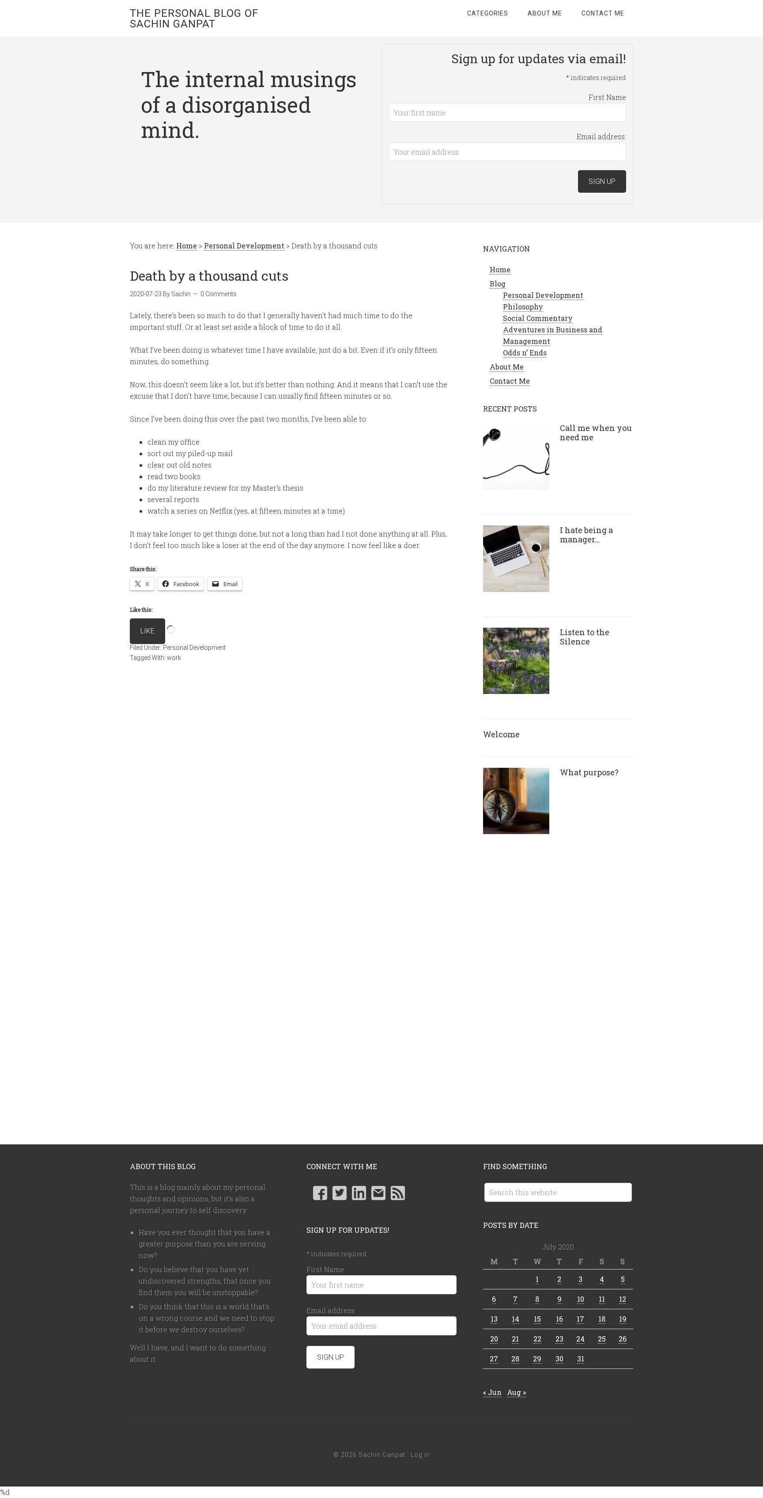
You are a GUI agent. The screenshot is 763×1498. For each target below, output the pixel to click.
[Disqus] (289, 801)
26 (623, 1338)
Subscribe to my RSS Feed (398, 1193)
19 (623, 1318)
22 (537, 1338)
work (174, 657)
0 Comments (218, 293)
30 (559, 1358)
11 (602, 1299)
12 (622, 1299)
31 (580, 1358)
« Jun (492, 1392)
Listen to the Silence (584, 637)
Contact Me (510, 380)
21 (515, 1338)
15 (537, 1318)
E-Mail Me (378, 1193)
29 (537, 1358)
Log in (420, 1454)
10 (580, 1299)
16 (559, 1318)
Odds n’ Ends (525, 352)
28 (515, 1358)
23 (559, 1338)
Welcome (501, 734)
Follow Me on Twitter (339, 1193)
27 (494, 1358)
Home (500, 269)
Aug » (516, 1392)
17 (580, 1318)
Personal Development (194, 647)
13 (494, 1318)
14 (515, 1318)
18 (601, 1318)
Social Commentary (538, 318)
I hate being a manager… (586, 535)
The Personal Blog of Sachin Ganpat (194, 18)
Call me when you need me (596, 433)
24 (580, 1338)
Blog (498, 283)
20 (494, 1338)
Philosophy (523, 306)
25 (602, 1338)
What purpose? (589, 772)
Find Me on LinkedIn (359, 1193)
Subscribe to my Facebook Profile (320, 1193)
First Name (607, 97)
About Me (507, 366)
